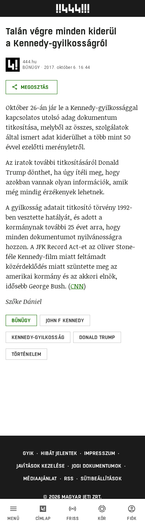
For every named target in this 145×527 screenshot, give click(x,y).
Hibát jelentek (59, 453)
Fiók (131, 518)
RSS (69, 478)
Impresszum (99, 453)
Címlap (43, 518)
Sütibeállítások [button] (101, 478)
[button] (21, 320)
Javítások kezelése (41, 466)
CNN (77, 286)
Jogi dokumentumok (96, 466)
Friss (73, 518)
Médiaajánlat (40, 478)
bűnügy (31, 67)
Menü (13, 518)
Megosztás (35, 87)
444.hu (30, 61)
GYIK (28, 453)
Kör (102, 518)
